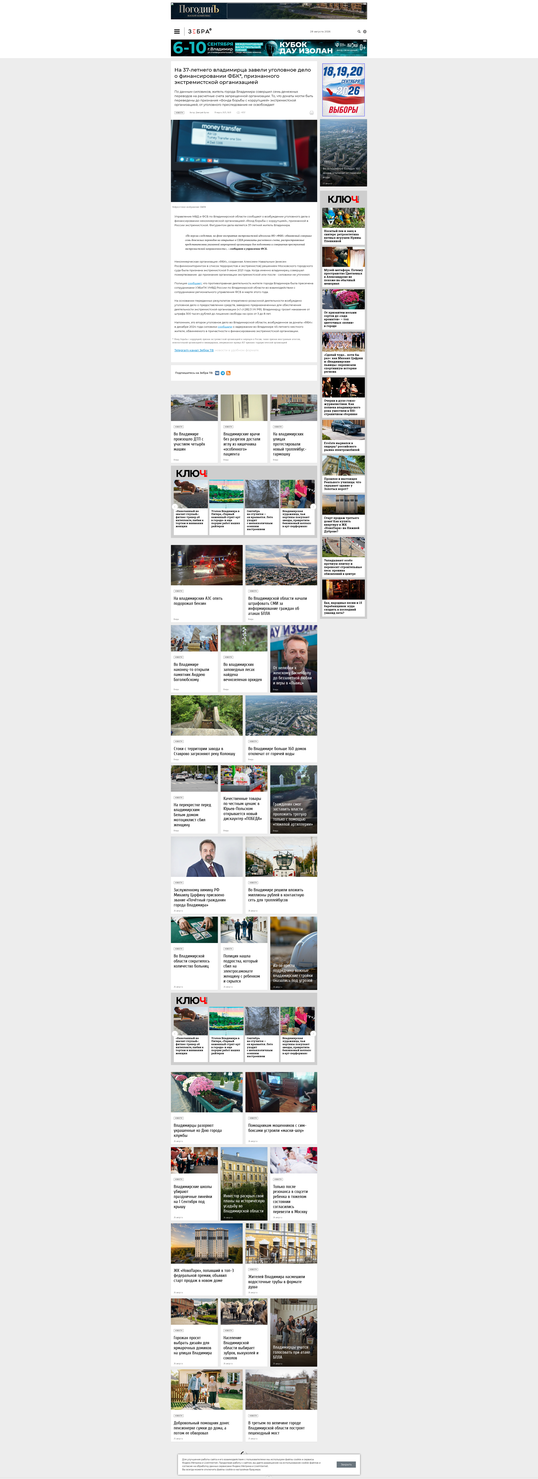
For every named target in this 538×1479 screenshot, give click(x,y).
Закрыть (346, 1464)
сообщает (195, 283)
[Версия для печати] (311, 112)
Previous (175, 507)
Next (313, 507)
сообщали (225, 326)
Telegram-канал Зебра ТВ (194, 350)
